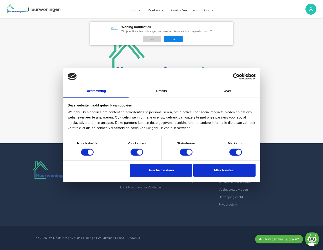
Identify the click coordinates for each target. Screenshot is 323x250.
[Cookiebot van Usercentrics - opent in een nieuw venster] (236, 76)
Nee (151, 39)
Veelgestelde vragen (233, 190)
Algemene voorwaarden (235, 182)
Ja (173, 39)
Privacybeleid (228, 204)
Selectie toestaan (161, 170)
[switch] (137, 152)
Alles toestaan (224, 170)
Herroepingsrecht (231, 197)
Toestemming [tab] (95, 91)
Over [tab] (227, 91)
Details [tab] (161, 91)
